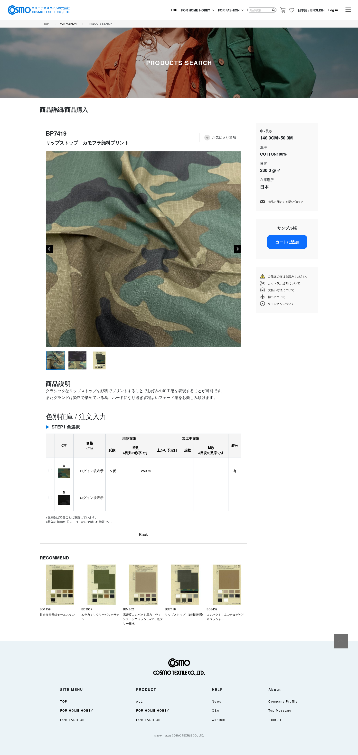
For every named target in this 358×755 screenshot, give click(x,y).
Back (143, 534)
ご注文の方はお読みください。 (288, 276)
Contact (219, 719)
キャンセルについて (281, 303)
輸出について (276, 297)
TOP (174, 10)
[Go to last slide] (49, 249)
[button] (55, 360)
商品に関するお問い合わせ (285, 201)
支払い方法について (281, 290)
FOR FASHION (228, 10)
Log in (333, 10)
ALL (139, 701)
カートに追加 (287, 242)
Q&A (215, 710)
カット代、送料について (284, 283)
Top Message (280, 710)
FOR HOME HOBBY (195, 10)
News (216, 701)
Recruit (274, 719)
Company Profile (283, 701)
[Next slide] (237, 249)
